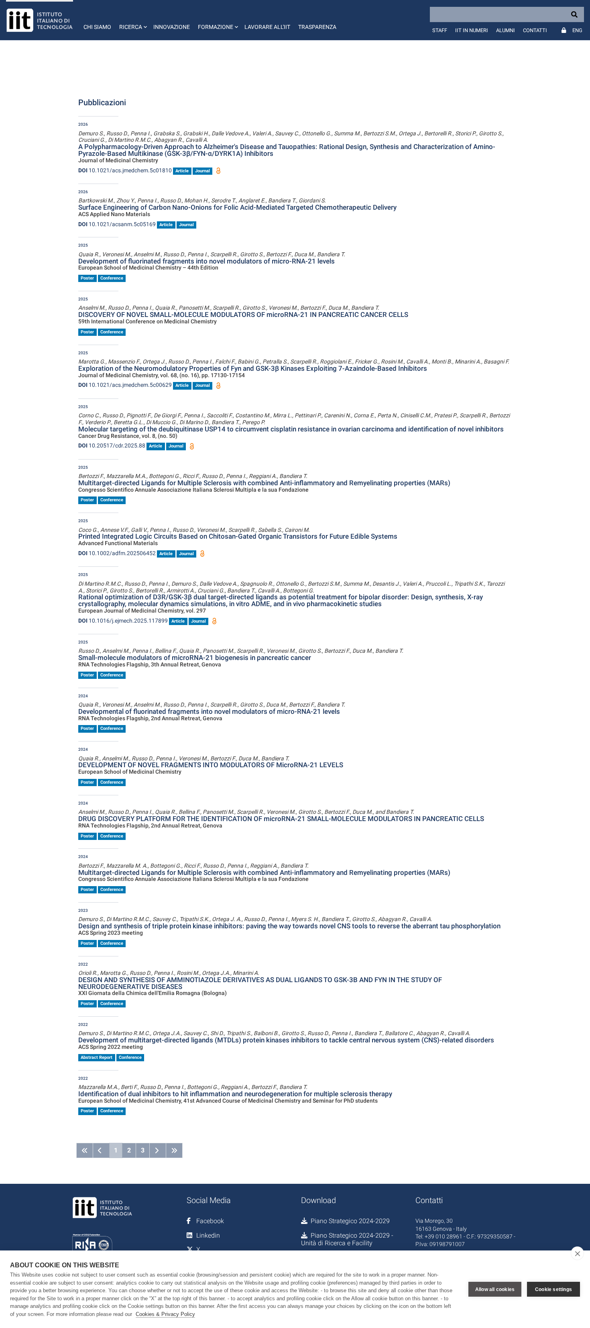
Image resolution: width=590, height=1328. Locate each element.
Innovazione (171, 27)
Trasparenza (317, 27)
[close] (577, 1253)
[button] (132, 20)
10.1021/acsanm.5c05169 (117, 224)
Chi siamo (97, 27)
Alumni (505, 30)
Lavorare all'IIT (267, 27)
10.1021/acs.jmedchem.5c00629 (125, 385)
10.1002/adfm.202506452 (117, 553)
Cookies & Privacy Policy (165, 1314)
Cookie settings (553, 1289)
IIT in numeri (471, 30)
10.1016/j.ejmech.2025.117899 (123, 620)
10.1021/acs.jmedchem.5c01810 (125, 170)
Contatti (535, 30)
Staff (439, 30)
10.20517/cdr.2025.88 (111, 445)
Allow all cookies (495, 1289)
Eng (577, 30)
